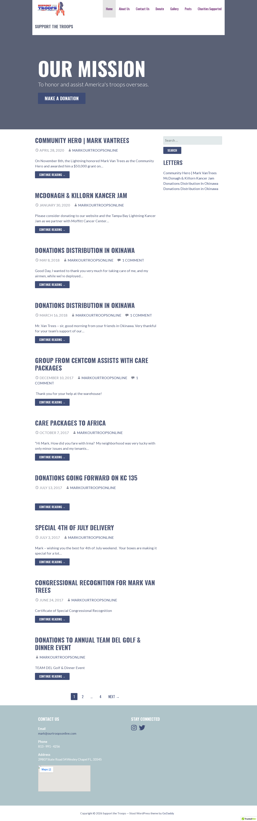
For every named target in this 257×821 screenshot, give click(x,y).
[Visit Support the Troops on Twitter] (142, 729)
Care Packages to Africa (70, 422)
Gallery (174, 8)
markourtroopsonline (95, 150)
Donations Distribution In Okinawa (85, 250)
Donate (160, 8)
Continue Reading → (52, 175)
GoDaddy (168, 813)
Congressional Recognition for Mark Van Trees (95, 586)
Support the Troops (54, 26)
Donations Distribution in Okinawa (85, 305)
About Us (124, 8)
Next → (113, 696)
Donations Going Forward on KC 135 (86, 477)
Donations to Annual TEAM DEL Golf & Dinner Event (88, 643)
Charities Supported (210, 8)
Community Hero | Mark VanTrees (82, 140)
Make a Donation (62, 98)
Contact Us (142, 8)
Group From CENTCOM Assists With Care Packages (91, 363)
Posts (188, 8)
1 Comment (133, 260)
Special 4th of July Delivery (74, 527)
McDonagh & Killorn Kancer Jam (81, 195)
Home (109, 8)
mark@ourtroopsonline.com (57, 733)
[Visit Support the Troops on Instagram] (134, 729)
